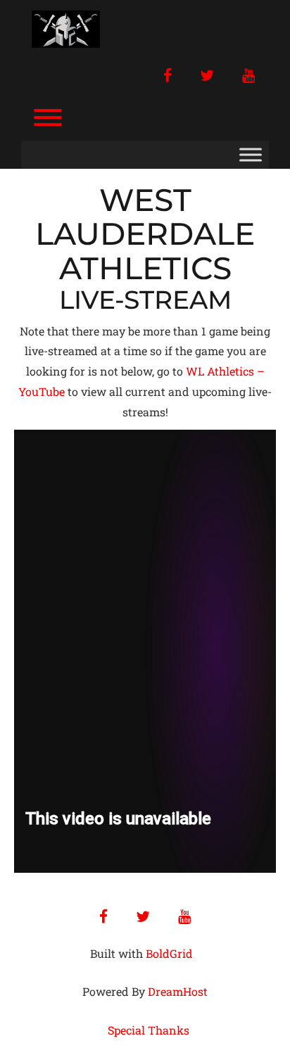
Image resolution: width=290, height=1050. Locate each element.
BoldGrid (169, 953)
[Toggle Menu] (250, 154)
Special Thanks (148, 1030)
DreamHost (178, 991)
